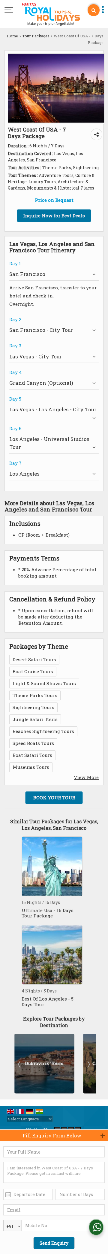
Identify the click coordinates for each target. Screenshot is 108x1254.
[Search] (94, 10)
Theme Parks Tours (35, 695)
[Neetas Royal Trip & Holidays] (50, 14)
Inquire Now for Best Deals (54, 216)
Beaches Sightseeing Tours (43, 731)
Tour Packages (36, 35)
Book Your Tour (54, 798)
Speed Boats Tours (33, 743)
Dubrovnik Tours (44, 1063)
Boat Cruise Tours (33, 671)
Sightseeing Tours (33, 707)
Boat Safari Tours (32, 755)
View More (86, 777)
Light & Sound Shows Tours (44, 683)
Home (12, 35)
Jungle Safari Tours (35, 719)
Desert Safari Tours (34, 659)
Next (88, 1064)
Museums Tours (31, 767)
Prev (20, 1064)
